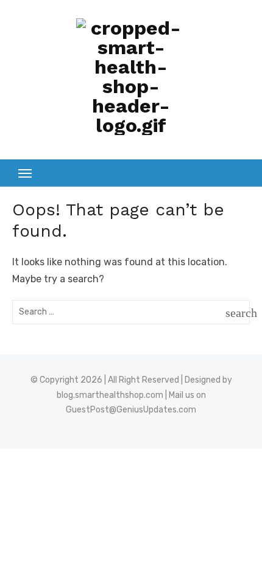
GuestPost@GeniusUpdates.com (131, 410)
